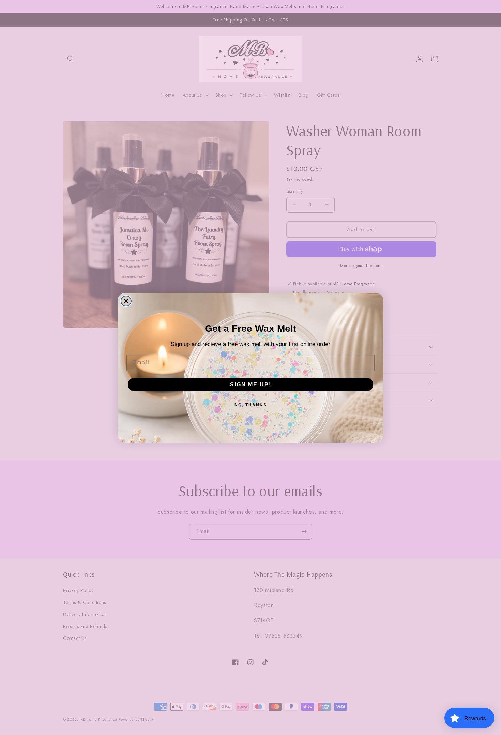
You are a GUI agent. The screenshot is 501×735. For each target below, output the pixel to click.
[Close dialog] (126, 301)
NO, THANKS (250, 405)
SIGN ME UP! (250, 384)
